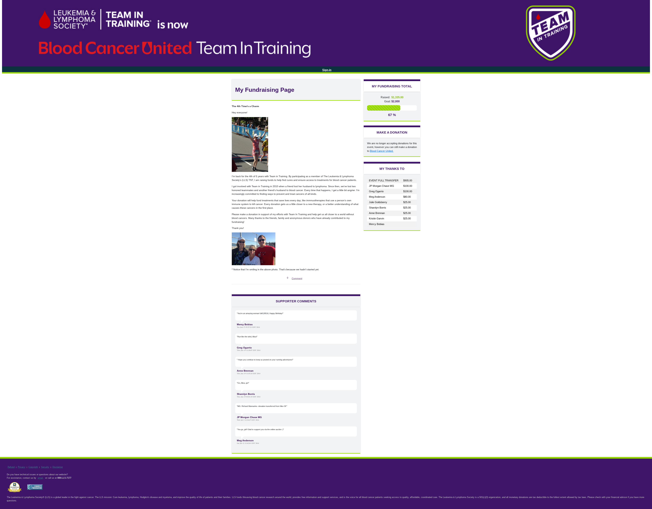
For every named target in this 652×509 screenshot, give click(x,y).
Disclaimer (57, 467)
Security (45, 467)
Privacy (21, 467)
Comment (297, 278)
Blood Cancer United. (381, 150)
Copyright (33, 467)
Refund (11, 467)
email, (41, 478)
